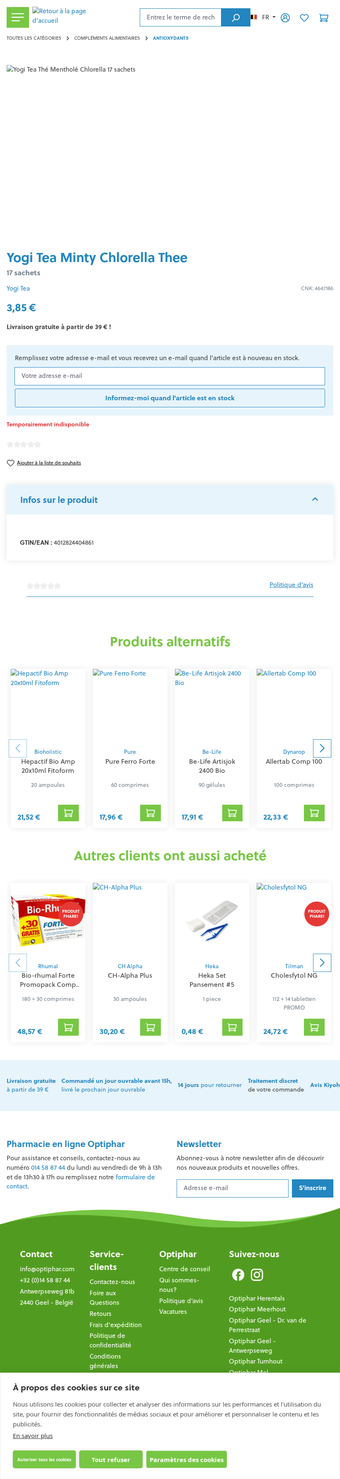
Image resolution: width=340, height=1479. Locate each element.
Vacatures (173, 1311)
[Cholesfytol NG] (294, 920)
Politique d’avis (291, 584)
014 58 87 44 (48, 1167)
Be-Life (211, 752)
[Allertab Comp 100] (294, 706)
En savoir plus (33, 1435)
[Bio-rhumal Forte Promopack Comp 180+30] (48, 920)
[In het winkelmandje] (68, 813)
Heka (212, 966)
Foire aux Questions (104, 1298)
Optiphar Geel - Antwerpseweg (252, 1346)
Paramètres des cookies (186, 1459)
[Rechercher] (235, 17)
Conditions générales (105, 1361)
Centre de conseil (184, 1269)
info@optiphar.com (47, 1269)
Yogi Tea (18, 288)
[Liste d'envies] (304, 17)
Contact (36, 1254)
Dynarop (294, 752)
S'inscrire (312, 1187)
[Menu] (18, 17)
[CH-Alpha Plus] (130, 920)
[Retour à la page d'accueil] (84, 17)
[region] (170, 154)
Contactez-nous (112, 1281)
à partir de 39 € (31, 1085)
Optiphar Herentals (257, 1298)
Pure (130, 752)
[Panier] (323, 17)
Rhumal (48, 966)
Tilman (294, 966)
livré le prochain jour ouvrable (116, 1085)
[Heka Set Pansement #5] (212, 920)
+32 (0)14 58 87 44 (45, 1280)
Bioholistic (47, 752)
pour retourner (210, 1085)
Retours (101, 1313)
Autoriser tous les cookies (44, 1459)
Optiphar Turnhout (255, 1361)
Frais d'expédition (116, 1324)
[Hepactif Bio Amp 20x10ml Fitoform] (48, 706)
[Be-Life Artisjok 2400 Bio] (212, 706)
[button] (170, 500)
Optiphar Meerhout (257, 1309)
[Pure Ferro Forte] (130, 706)
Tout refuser (111, 1459)
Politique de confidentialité (110, 1340)
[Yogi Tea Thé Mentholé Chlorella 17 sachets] (170, 154)
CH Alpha (130, 966)
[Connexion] (285, 17)
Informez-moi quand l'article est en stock (170, 397)
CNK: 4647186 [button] (317, 288)
